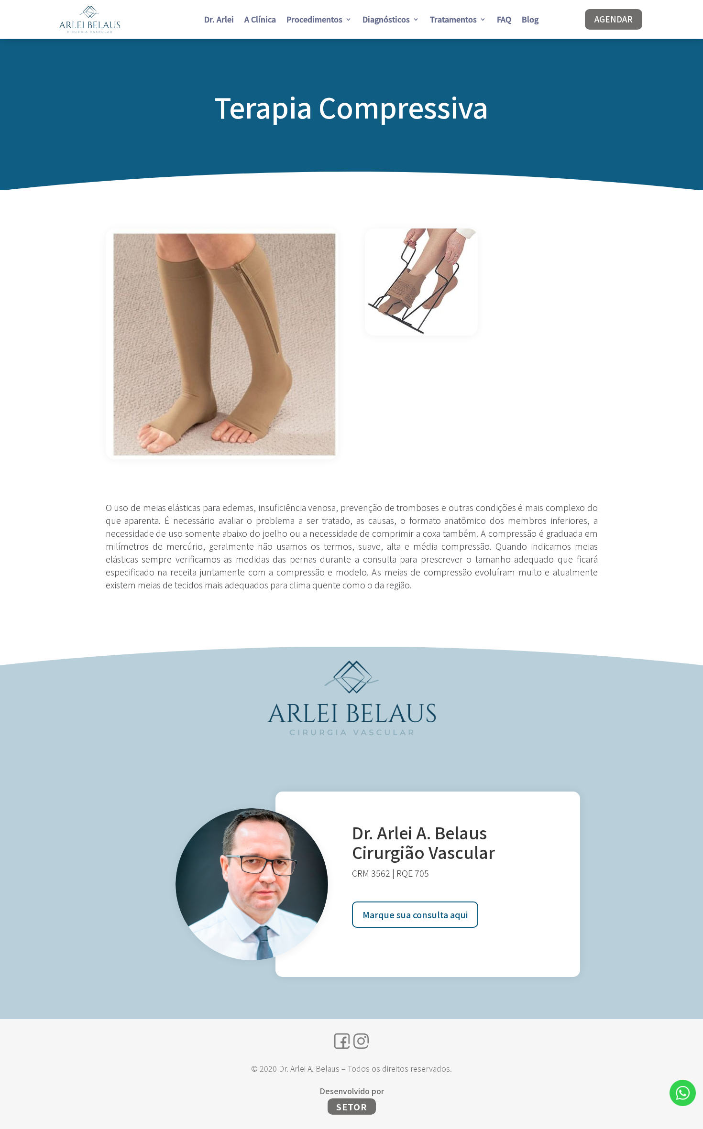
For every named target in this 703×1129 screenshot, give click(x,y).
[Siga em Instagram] (361, 1041)
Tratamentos (453, 20)
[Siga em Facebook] (342, 1041)
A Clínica (260, 20)
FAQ (504, 20)
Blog (530, 20)
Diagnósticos (386, 20)
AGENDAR (613, 19)
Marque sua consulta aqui (415, 914)
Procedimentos (314, 20)
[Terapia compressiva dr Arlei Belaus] (222, 456)
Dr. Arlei (219, 20)
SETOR (351, 1106)
